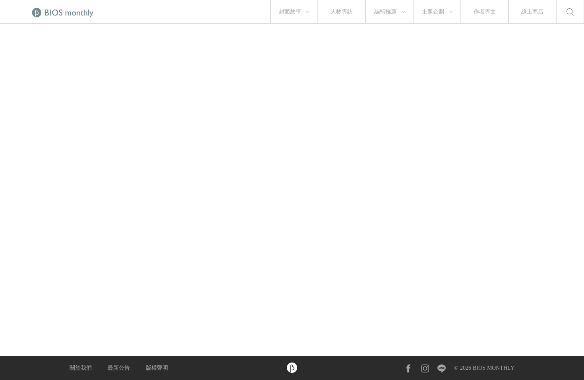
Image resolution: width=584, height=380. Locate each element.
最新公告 (119, 368)
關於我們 (81, 368)
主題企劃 (433, 12)
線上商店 (532, 12)
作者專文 (485, 12)
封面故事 (290, 12)
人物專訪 (342, 12)
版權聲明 (157, 368)
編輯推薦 (385, 12)
